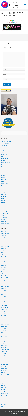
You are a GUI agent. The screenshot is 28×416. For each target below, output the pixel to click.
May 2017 (3, 383)
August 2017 (4, 376)
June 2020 (3, 313)
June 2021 (3, 292)
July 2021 (3, 290)
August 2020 (4, 309)
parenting (3, 196)
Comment (5, 50)
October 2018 (4, 347)
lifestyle (3, 187)
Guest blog (3, 179)
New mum (3, 194)
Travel (2, 215)
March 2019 (4, 336)
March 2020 (4, 320)
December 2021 (4, 282)
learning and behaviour (6, 185)
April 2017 (3, 385)
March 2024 (4, 242)
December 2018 (4, 343)
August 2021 (4, 288)
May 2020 (3, 315)
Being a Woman (4, 150)
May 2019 (3, 332)
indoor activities (4, 183)
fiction (2, 169)
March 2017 (4, 387)
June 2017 (3, 381)
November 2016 (4, 395)
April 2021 (3, 296)
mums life (3, 190)
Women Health (4, 217)
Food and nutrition (5, 177)
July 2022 (3, 267)
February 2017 (4, 389)
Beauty (3, 147)
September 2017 (5, 374)
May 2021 (3, 294)
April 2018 (3, 360)
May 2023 (3, 252)
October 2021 (4, 284)
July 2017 (3, 378)
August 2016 (4, 400)
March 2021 (4, 298)
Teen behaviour (4, 213)
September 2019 (5, 324)
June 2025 (3, 237)
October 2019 (4, 322)
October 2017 (4, 372)
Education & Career (5, 162)
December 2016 (4, 393)
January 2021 (4, 301)
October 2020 (4, 305)
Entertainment (4, 164)
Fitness (3, 175)
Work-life (3, 219)
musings (3, 192)
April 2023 (3, 254)
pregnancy (3, 198)
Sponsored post (4, 211)
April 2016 (3, 406)
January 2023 (4, 261)
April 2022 (3, 273)
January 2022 (4, 280)
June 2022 (3, 269)
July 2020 (3, 311)
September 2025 (5, 233)
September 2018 (5, 349)
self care (3, 206)
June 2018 (3, 355)
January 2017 (4, 391)
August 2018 (4, 351)
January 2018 (4, 366)
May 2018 (3, 357)
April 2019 (3, 334)
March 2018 (4, 362)
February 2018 (4, 364)
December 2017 (4, 368)
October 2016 (4, 397)
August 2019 (4, 326)
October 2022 (4, 263)
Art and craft (4, 145)
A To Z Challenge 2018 (6, 143)
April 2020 (3, 317)
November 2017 (4, 370)
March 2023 (4, 256)
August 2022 (4, 265)
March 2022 (4, 275)
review (2, 204)
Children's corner (5, 158)
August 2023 (4, 248)
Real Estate (3, 200)
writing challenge (5, 223)
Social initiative (4, 209)
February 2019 (4, 338)
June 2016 (3, 402)
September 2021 (5, 286)
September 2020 (5, 307)
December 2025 (4, 231)
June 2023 (3, 250)
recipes (3, 202)
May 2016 (3, 404)
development (4, 160)
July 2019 (3, 328)
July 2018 (3, 353)
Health (2, 181)
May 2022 (3, 271)
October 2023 (4, 244)
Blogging (3, 152)
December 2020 (5, 303)
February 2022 (4, 277)
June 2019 (3, 330)
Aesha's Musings (13, 3)
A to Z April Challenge (6, 141)
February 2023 (4, 258)
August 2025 (4, 235)
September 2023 (5, 246)
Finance (3, 171)
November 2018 (4, 345)
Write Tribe (3, 221)
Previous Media (14, 37)
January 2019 (4, 341)
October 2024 (4, 239)
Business (3, 156)
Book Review (4, 154)
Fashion (3, 166)
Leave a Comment (5, 17)
